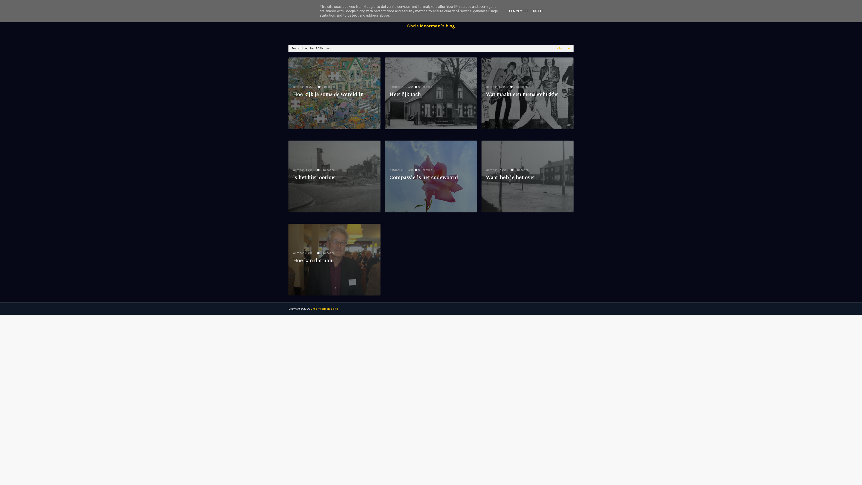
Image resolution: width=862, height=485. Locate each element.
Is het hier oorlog (314, 177)
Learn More (518, 11)
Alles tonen (564, 48)
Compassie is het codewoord (423, 177)
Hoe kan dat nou (312, 260)
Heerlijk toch (405, 94)
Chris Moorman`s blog (431, 26)
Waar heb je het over (511, 177)
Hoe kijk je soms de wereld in (328, 94)
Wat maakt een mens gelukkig (522, 94)
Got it (538, 11)
